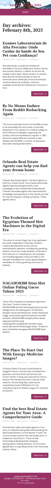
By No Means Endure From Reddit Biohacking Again (24, 109)
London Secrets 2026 (25, 5)
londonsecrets (22, 59)
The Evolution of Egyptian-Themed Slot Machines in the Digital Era (24, 223)
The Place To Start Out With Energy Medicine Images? (23, 354)
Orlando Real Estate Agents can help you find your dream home (25, 165)
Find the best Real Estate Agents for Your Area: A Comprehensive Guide (25, 412)
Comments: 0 (34, 59)
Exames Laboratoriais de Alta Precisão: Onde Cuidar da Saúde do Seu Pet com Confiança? (25, 49)
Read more (39, 93)
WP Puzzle (30, 483)
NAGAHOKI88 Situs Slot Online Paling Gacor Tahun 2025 (24, 287)
